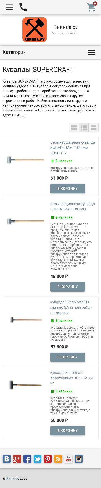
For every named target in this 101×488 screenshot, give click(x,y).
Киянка (12, 478)
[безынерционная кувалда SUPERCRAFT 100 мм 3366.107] (25, 160)
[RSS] (59, 460)
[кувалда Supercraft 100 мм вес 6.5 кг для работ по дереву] (25, 320)
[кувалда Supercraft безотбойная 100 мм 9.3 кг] (25, 385)
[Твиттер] (39, 460)
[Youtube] (69, 460)
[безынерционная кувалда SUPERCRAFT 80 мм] (25, 221)
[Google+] (18, 460)
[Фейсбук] (28, 460)
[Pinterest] (49, 460)
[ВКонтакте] (8, 460)
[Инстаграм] (80, 460)
